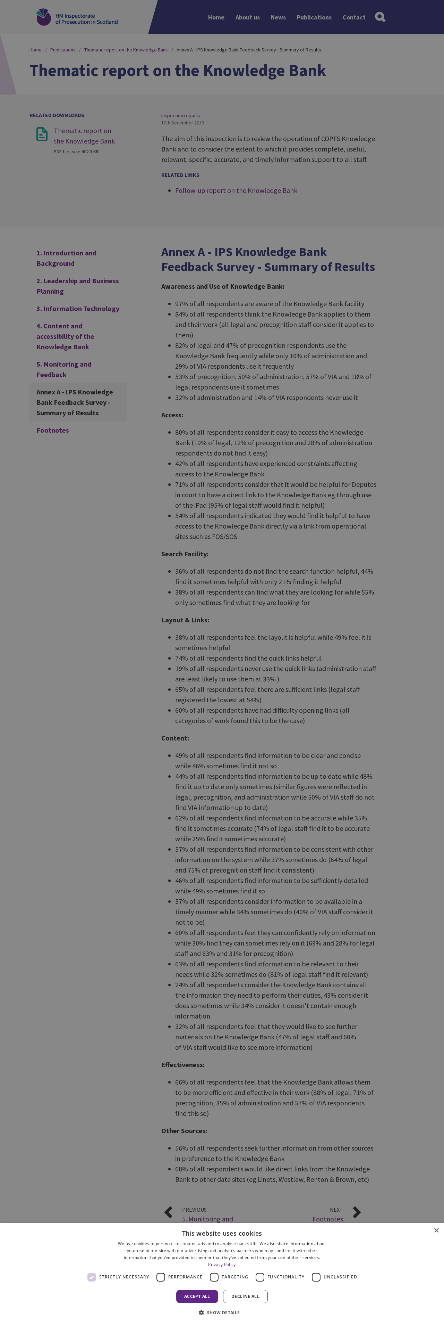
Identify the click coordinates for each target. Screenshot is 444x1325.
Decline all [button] (245, 1296)
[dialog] (222, 1274)
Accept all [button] (197, 1296)
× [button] (436, 1230)
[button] (222, 1312)
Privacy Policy (222, 1264)
